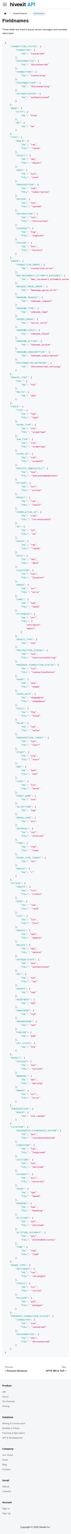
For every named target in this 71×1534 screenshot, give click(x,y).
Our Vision (7, 1455)
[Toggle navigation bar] (4, 4)
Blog (4, 1464)
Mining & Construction (13, 1423)
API (4, 1392)
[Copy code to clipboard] (65, 42)
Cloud (5, 1396)
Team (5, 1459)
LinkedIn (6, 1491)
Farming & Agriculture (13, 1433)
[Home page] (5, 13)
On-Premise (8, 1401)
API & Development (12, 1437)
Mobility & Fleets (10, 1428)
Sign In (6, 1508)
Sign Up (6, 1513)
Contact (6, 1469)
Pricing (5, 1406)
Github (5, 1486)
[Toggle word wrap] (59, 42)
